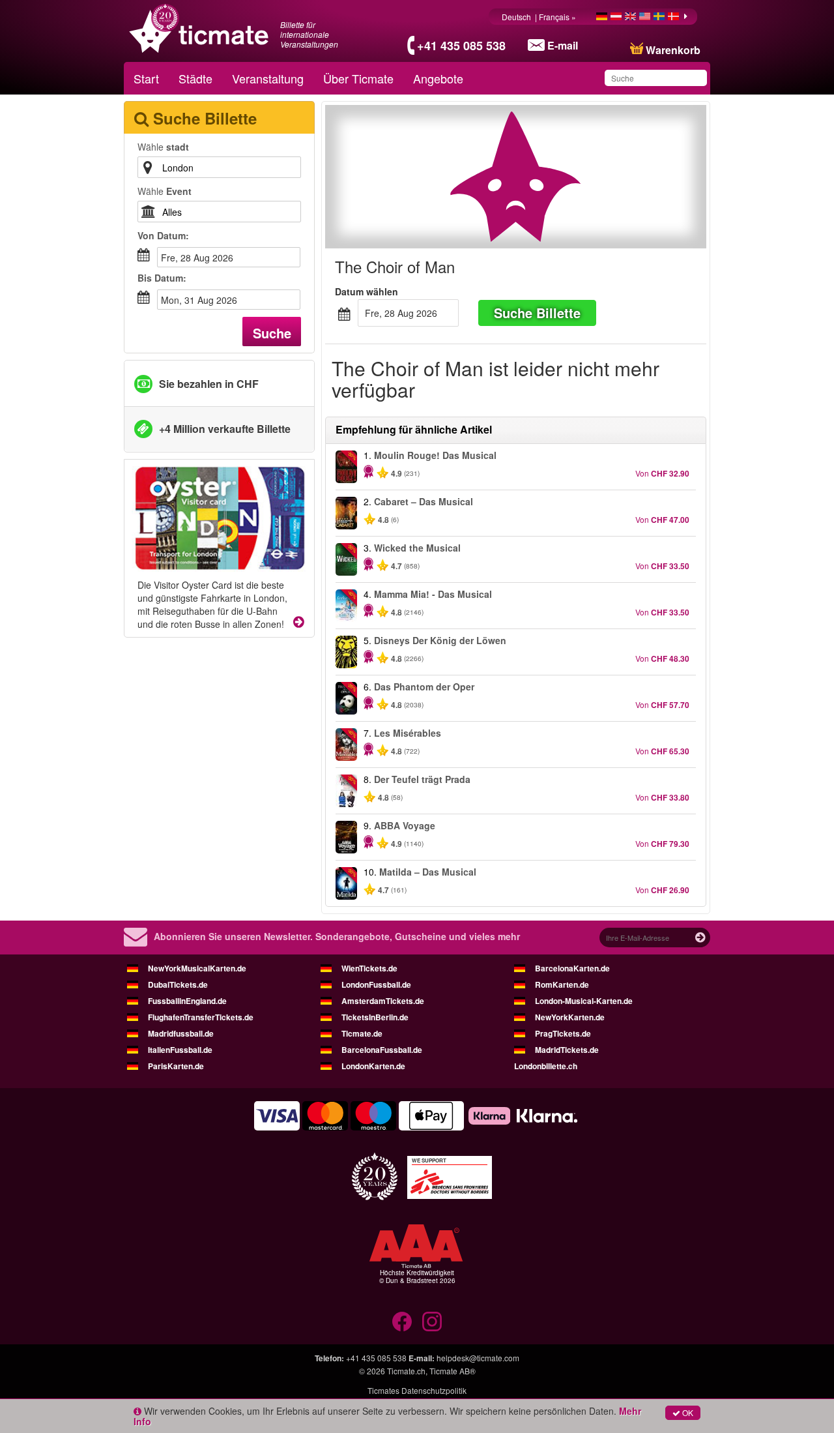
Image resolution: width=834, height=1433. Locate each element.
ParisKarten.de (176, 1066)
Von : (163, 235)
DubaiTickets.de (178, 984)
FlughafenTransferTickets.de (200, 1017)
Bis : (161, 277)
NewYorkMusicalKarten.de (197, 968)
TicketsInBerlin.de (375, 1017)
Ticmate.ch (406, 1370)
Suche (272, 332)
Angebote (438, 78)
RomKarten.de (562, 984)
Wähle (163, 146)
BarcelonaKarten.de (572, 968)
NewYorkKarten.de (570, 1017)
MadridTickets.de (567, 1050)
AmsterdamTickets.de (382, 1001)
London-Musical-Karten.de (584, 1001)
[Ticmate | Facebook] (402, 1321)
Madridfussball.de (181, 1033)
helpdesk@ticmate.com (478, 1357)
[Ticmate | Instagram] (432, 1321)
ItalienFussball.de (180, 1050)
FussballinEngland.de (187, 1001)
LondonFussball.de (376, 984)
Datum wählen (366, 291)
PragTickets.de (563, 1033)
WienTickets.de (369, 968)
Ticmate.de (361, 1033)
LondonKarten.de (373, 1066)
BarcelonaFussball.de (381, 1050)
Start (146, 78)
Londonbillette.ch (545, 1066)
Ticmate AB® (452, 1370)
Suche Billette (537, 312)
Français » (558, 16)
